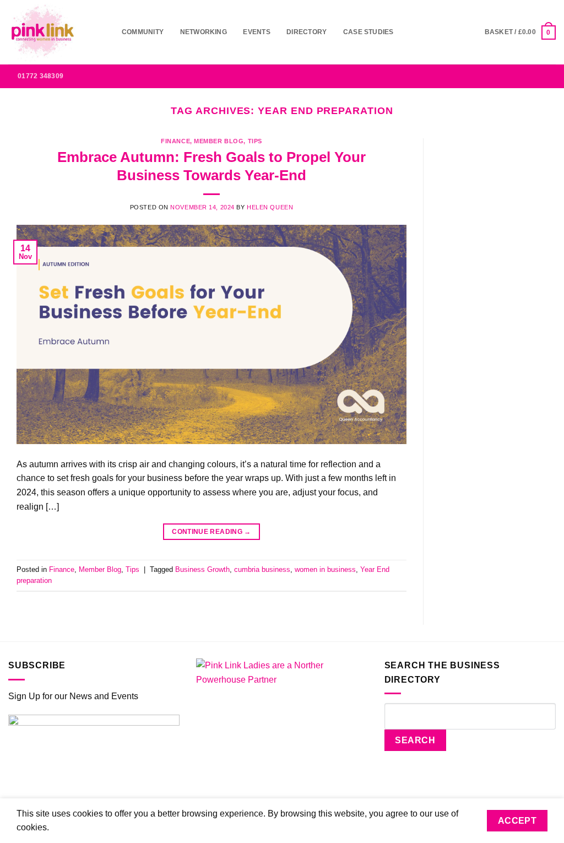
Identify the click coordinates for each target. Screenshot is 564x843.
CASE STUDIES (368, 32)
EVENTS (256, 32)
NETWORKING (203, 32)
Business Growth (202, 569)
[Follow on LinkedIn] (534, 76)
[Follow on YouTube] (548, 76)
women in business (325, 569)
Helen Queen (270, 207)
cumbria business (262, 569)
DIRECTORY (306, 32)
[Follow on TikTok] (505, 76)
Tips (255, 141)
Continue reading (211, 532)
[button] (520, 32)
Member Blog (218, 141)
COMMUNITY (143, 32)
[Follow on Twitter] (520, 76)
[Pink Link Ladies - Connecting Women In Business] (56, 32)
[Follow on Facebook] (476, 76)
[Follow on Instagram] (490, 76)
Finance (175, 141)
